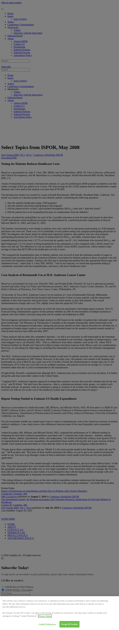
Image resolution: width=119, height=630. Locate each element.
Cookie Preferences (47, 624)
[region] (59, 613)
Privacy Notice (44, 616)
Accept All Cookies (69, 624)
